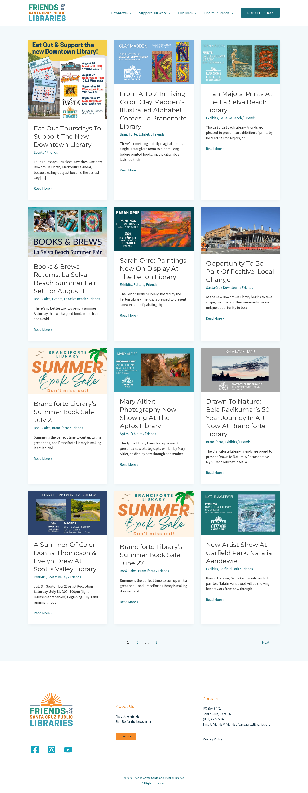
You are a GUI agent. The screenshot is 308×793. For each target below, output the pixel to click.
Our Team (185, 13)
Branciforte (128, 134)
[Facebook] (35, 749)
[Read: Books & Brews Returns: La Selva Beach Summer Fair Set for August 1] (67, 231)
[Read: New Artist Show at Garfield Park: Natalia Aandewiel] (240, 512)
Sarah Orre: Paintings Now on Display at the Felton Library (153, 269)
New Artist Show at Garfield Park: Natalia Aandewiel (239, 553)
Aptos (124, 433)
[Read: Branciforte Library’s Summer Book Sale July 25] (67, 370)
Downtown (119, 13)
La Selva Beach (231, 118)
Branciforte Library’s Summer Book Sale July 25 (65, 412)
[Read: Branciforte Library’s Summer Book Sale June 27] (153, 514)
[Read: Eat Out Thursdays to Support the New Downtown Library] (67, 79)
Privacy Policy (213, 739)
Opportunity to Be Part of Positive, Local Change (240, 272)
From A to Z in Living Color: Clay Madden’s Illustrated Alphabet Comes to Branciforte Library (153, 110)
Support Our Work (153, 13)
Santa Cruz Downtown (222, 287)
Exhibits (145, 134)
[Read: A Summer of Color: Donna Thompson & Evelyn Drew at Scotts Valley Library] (67, 512)
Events (39, 152)
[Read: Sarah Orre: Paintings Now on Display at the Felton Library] (153, 228)
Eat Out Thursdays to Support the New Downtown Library (67, 136)
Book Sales (42, 299)
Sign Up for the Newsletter (133, 722)
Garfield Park (229, 569)
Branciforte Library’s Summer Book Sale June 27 (151, 555)
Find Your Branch (216, 13)
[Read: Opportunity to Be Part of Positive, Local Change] (240, 230)
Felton (138, 284)
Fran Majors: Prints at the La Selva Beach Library (239, 102)
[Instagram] (51, 749)
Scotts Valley (57, 577)
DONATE (126, 736)
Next (268, 642)
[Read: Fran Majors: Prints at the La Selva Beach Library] (240, 61)
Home (95, 13)
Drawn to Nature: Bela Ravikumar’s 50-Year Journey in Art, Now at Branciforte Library (239, 418)
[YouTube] (68, 749)
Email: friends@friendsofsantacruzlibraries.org (236, 724)
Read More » (43, 188)
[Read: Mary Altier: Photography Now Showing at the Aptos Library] (153, 369)
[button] (260, 13)
